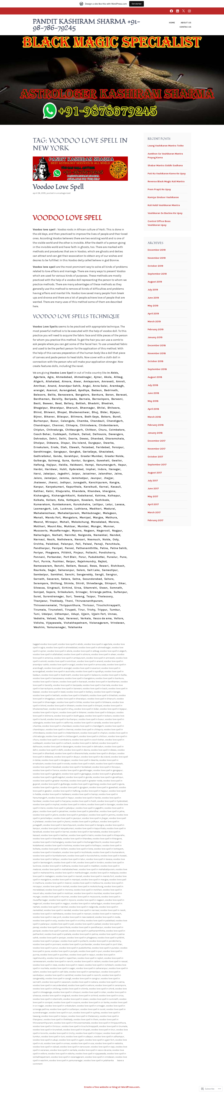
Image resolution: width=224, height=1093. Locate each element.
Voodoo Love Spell (58, 187)
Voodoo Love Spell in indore (73, 804)
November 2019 (157, 257)
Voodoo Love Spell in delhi (51, 750)
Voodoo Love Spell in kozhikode (77, 852)
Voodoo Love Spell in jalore (45, 815)
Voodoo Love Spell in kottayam (108, 849)
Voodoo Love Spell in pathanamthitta (87, 930)
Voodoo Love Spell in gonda (79, 777)
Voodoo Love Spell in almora (76, 654)
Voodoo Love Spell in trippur (89, 1033)
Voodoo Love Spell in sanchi (87, 975)
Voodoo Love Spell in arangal (58, 668)
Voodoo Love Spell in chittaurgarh (62, 736)
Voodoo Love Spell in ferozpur (106, 767)
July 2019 (153, 289)
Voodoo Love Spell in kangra (90, 825)
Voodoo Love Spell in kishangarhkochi (83, 842)
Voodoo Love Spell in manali (69, 876)
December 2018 (157, 345)
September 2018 (157, 369)
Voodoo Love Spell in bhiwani (61, 705)
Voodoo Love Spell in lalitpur (46, 859)
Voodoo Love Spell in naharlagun (86, 903)
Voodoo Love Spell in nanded (57, 910)
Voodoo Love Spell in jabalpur (60, 808)
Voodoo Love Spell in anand (90, 661)
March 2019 (154, 321)
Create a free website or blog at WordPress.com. (112, 1087)
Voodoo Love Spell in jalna (112, 811)
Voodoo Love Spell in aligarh (113, 651)
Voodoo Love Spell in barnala (96, 685)
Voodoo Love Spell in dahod (85, 743)
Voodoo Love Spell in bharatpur (71, 698)
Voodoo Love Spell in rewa (45, 965)
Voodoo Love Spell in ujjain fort (99, 1040)
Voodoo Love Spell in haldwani (56, 794)
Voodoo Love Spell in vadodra (109, 1043)
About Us (186, 22)
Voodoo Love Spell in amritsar (62, 661)
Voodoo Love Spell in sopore (66, 1002)
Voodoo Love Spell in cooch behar (88, 739)
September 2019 (157, 273)
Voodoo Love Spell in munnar (55, 896)
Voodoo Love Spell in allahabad (47, 654)
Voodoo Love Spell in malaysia (104, 872)
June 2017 (153, 488)
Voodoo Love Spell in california (58, 722)
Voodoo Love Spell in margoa (94, 879)
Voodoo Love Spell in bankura (109, 678)
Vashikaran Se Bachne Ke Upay (165, 213)
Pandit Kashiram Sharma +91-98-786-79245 (86, 24)
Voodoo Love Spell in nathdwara (48, 913)
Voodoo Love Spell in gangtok (47, 774)
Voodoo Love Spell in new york (47, 917)
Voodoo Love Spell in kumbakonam (49, 855)
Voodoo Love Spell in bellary (79, 692)
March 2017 (154, 512)
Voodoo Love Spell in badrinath (56, 675)
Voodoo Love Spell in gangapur (108, 770)
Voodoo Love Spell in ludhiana (56, 866)
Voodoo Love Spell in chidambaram (62, 733)
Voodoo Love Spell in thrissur (47, 1026)
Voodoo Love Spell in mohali (56, 886)
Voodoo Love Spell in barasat (73, 681)
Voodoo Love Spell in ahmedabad (61, 647)
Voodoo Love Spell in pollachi (74, 941)
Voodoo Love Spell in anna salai (91, 664)
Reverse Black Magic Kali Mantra (166, 181)
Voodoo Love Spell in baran (46, 681)
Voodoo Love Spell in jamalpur (73, 815)
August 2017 (155, 472)
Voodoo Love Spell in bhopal (88, 705)
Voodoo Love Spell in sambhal (59, 975)
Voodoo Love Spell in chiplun (94, 733)
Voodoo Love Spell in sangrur (86, 978)
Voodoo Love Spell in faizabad (47, 767)
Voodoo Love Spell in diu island (95, 756)
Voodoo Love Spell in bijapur (113, 709)
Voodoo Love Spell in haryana (57, 801)
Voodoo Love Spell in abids (70, 644)
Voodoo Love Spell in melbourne (88, 883)
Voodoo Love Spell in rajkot (90, 958)
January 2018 (155, 432)
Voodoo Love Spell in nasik (112, 910)
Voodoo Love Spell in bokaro (98, 715)
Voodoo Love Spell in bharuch (101, 698)
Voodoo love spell (67, 217)
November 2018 (157, 353)
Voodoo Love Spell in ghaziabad (107, 774)
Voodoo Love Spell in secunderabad (50, 985)
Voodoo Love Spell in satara (84, 982)
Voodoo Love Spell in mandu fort (98, 876)
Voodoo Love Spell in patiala (57, 934)
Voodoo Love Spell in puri (90, 951)
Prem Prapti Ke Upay (159, 189)
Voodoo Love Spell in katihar (54, 835)
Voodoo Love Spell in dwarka (84, 760)
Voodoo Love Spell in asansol (86, 668)
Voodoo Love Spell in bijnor (45, 712)
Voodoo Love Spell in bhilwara (97, 702)
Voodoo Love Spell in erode (57, 763)
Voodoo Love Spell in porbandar (77, 944)
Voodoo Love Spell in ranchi (60, 961)
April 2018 (153, 408)
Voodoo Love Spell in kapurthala (90, 828)
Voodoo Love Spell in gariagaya (76, 774)
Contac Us (185, 27)
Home (172, 22)
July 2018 (153, 385)
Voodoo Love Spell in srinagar (91, 1005)
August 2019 (155, 281)
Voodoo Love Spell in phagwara (82, 937)
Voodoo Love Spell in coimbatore (55, 739)
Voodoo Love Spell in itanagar (101, 804)
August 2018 (155, 377)
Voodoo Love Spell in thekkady (58, 1019)
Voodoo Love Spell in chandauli (57, 726)
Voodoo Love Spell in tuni (53, 1036)
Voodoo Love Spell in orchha (71, 920)
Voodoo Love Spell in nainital (54, 907)
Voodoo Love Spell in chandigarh (88, 726)
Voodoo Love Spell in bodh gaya (69, 715)
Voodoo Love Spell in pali (62, 924)
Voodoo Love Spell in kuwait (113, 855)
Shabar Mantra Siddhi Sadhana (165, 165)
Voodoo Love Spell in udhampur (109, 1036)
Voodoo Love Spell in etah (83, 763)
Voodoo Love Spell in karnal (56, 831)
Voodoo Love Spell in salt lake (54, 971)
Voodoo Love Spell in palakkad (100, 920)
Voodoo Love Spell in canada (87, 722)
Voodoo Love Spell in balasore (86, 675)
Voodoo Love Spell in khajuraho (109, 835)
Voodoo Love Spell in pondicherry (105, 941)
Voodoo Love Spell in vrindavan (99, 1057)
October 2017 (155, 456)
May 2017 (153, 496)
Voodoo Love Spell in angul (62, 664)
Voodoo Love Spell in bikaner (73, 712)
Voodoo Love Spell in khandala (47, 838)
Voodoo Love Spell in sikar (94, 992)
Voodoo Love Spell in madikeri (85, 866)
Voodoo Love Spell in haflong (66, 791)
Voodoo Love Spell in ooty (45, 920)
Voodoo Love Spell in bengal (107, 692)
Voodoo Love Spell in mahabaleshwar (60, 869)
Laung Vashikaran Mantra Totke (166, 145)
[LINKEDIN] (177, 11)
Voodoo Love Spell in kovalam (47, 852)
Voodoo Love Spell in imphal (46, 804)
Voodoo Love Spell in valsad (46, 1046)
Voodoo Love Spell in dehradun (88, 746)
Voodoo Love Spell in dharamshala (71, 753)
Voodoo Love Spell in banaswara (48, 678)
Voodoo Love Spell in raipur (82, 954)
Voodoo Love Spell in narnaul (85, 910)
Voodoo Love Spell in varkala (63, 1050)
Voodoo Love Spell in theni (85, 1019)
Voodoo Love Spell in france (46, 770)
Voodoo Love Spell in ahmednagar (94, 647)
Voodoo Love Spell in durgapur (55, 760)
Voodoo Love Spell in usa (82, 1043)
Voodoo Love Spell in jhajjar (95, 818)
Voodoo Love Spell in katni (81, 835)
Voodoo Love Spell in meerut (58, 883)
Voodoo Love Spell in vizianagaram (67, 1057)
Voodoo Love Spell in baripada (67, 685)
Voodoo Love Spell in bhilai (69, 702)
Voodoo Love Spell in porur (45, 948)
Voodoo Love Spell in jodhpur (85, 821)
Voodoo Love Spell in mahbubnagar (72, 872)
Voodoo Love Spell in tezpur (54, 1016)
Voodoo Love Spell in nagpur (56, 903)
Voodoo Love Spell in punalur (105, 948)
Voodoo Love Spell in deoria (77, 750)
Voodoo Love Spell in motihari (88, 890)
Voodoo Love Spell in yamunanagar (66, 1060)
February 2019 (156, 329)
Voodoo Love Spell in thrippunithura (108, 1023)
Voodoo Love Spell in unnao (57, 1043)
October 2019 (155, 265)
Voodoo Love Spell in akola (59, 651)
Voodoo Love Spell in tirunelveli (47, 1029)
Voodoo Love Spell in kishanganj (48, 842)
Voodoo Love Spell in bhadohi (75, 695)
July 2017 (153, 480)
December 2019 (157, 249)
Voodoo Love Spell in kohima (58, 845)
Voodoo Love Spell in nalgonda (83, 907)
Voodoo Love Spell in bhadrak (103, 695)
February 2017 (155, 520)
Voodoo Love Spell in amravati (100, 658)
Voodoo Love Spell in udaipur (79, 1036)
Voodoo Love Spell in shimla (74, 988)
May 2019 (153, 305)
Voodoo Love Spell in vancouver (75, 1046)
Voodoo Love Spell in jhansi (58, 821)
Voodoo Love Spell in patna (85, 934)
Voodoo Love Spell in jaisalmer (53, 811)
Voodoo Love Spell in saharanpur (92, 968)
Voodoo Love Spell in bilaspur (101, 712)
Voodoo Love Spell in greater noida (85, 780)
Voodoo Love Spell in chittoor (93, 736)
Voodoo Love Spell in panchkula (55, 927)
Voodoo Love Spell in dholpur (102, 753)
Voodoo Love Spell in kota (81, 849)
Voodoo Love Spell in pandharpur (87, 927)
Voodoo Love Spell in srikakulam (60, 1005)
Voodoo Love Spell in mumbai (88, 893)
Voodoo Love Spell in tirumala (113, 1026)
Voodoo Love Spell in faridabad (76, 767)
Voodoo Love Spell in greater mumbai (50, 780)
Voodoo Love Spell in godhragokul (49, 777)
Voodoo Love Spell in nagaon (90, 900)
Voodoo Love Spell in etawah (109, 763)
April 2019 (153, 313)
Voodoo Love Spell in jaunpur (67, 818)
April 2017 (153, 504)
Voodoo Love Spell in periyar (52, 937)
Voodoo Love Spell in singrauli (56, 995)
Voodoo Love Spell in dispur (67, 756)
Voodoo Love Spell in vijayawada (90, 1053)
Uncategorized (63, 193)
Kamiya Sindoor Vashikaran (163, 197)
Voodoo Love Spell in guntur (46, 787)
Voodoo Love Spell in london (90, 862)
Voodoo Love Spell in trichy (62, 1033)
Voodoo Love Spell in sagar (62, 968)
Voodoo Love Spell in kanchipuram (59, 825)
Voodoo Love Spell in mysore (62, 900)
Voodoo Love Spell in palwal (88, 924)
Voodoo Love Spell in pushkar (54, 954)
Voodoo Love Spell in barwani (68, 688)
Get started (136, 4)
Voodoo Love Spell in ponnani (47, 944)
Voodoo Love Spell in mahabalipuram (97, 869)
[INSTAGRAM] (189, 11)
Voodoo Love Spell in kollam (54, 849)
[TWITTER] (183, 11)
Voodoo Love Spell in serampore (110, 985)
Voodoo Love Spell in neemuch (106, 913)
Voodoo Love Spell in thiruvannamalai (72, 1023)
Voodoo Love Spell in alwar (103, 654)
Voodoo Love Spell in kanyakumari (57, 828)
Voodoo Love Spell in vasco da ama (94, 1050)
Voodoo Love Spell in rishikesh (99, 965)
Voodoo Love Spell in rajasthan (61, 958)
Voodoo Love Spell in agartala (98, 644)
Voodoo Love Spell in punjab (64, 951)
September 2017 (157, 464)
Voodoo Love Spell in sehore (81, 985)
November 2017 (156, 448)
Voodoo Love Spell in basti (95, 688)
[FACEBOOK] (171, 11)
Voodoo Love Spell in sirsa (111, 995)
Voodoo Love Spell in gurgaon (74, 787)
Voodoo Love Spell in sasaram (56, 982)
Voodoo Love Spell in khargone (107, 838)
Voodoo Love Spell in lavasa (99, 859)
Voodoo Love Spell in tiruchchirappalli (80, 1026)
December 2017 (156, 440)
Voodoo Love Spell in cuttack (57, 743)
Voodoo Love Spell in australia (60, 671)
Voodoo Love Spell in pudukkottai (75, 948)
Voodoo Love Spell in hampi (85, 794)
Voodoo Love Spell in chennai (59, 729)
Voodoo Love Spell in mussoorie (85, 896)
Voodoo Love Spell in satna (111, 982)
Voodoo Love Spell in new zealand (78, 917)
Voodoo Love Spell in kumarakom (108, 852)
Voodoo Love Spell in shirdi (101, 988)
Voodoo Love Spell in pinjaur (46, 941)
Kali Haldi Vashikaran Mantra (164, 205)
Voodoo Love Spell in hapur (61, 797)
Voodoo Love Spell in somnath (103, 999)
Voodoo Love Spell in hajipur (94, 791)
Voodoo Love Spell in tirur (103, 1029)
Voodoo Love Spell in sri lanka (95, 1002)
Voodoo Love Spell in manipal (66, 879)
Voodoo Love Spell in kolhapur (87, 845)
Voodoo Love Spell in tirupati (76, 1029)
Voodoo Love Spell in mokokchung (86, 886)
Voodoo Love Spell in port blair (107, 944)
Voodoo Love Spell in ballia (113, 675)
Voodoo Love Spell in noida (107, 917)
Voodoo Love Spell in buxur (91, 719)
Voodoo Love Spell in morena (59, 890)
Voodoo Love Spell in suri (60, 1012)
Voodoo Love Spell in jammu (102, 815)
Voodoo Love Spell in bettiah (46, 695)
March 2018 (154, 416)
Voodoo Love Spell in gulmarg (85, 784)
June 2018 (153, 393)
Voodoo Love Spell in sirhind (84, 995)
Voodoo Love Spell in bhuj (61, 709)
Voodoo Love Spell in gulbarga (55, 784)
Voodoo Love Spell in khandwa (77, 838)
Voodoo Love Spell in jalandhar (84, 811)
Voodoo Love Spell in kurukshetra (83, 855)
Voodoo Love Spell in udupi (45, 1040)
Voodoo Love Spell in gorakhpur (108, 777)
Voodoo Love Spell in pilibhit (111, 937)
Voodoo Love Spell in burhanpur (62, 719)
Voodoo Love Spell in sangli (58, 978)
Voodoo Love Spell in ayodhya (89, 671)
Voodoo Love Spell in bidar (86, 709)
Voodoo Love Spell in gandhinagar (76, 770)
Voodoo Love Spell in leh (64, 862)
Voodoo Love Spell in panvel (55, 930)
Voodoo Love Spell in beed (53, 692)
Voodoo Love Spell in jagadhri (89, 808)
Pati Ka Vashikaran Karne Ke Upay (167, 173)
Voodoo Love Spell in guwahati (103, 787)
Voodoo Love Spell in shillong (46, 988)
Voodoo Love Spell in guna (112, 784)
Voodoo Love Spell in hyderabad (112, 801)
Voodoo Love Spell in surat (92, 1009)
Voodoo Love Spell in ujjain (71, 1040)
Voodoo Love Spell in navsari (77, 913)
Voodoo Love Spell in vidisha (61, 1053)
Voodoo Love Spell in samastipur (84, 971)
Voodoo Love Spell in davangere (58, 746)
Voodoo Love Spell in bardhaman (104, 681)
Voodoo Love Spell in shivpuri (67, 992)
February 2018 (156, 424)
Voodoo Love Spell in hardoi (88, 797)
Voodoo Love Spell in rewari (71, 965)
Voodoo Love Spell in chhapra (88, 729)
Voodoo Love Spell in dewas (104, 750)
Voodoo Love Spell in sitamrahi (47, 999)
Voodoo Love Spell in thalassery (83, 1016)
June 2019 (153, 297)
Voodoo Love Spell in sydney (86, 1012)
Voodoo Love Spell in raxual (114, 961)
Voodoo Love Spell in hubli (83, 801)
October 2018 (155, 361)
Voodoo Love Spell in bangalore (79, 678)
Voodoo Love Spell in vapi (103, 1046)
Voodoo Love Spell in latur (73, 859)
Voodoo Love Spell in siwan (76, 999)
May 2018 (153, 401)
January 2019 (155, 337)
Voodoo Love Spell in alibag (86, 651)
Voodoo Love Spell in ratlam (87, 961)
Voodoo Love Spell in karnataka (85, 831)
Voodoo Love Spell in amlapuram (69, 658)
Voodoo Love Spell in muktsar (59, 893)
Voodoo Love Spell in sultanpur (64, 1009)
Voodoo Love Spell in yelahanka (99, 1060)
